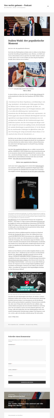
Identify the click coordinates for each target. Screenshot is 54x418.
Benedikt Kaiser (12, 219)
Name (10, 363)
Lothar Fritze (21, 166)
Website (10, 375)
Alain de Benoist (38, 94)
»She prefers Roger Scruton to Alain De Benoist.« (24, 88)
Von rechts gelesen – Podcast (18, 5)
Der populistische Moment (20, 149)
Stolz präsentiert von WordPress (15, 415)
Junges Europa (30, 324)
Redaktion (22, 324)
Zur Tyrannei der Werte (19, 234)
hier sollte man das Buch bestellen (22, 158)
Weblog (35, 324)
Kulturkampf (39, 166)
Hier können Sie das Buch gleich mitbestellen (32, 171)
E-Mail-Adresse (12, 369)
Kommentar (11, 344)
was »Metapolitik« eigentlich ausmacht (23, 254)
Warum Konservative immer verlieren (18, 260)
